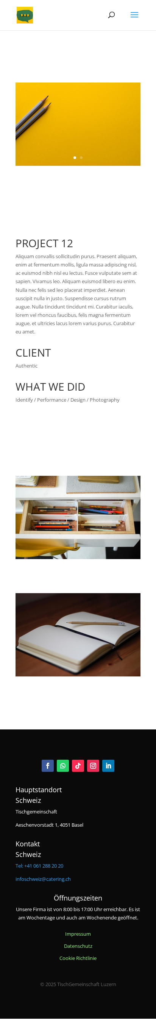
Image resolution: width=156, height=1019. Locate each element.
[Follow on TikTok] (78, 766)
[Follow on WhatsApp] (63, 766)
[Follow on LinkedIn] (108, 766)
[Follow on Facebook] (48, 766)
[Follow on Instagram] (93, 766)
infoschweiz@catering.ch (43, 879)
